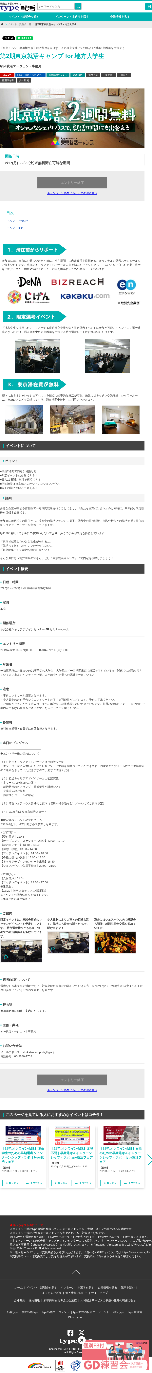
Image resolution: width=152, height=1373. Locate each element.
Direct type (75, 1317)
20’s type (118, 1312)
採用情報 (34, 1300)
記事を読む (128, 1287)
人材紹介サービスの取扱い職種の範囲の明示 (108, 1300)
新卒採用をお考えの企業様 (60, 1300)
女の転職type (30, 1312)
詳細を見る (12, 1182)
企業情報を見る (120, 16)
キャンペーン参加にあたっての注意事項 (72, 193)
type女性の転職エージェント (91, 1312)
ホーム (18, 1287)
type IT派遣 (135, 1312)
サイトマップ (99, 1292)
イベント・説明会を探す (24, 16)
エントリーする (34, 1182)
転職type (12, 1312)
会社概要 (19, 1300)
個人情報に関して (76, 1292)
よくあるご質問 (52, 1292)
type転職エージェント (55, 1312)
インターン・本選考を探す (72, 16)
